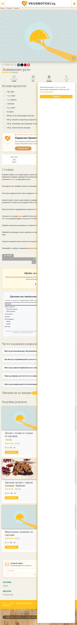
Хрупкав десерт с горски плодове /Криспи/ (19, 484)
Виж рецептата (11, 452)
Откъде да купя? (22, 148)
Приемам (56, 96)
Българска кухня (8, 595)
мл (11, 116)
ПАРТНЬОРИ (6, 605)
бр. (9, 92)
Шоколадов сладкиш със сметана (19, 533)
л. (10, 108)
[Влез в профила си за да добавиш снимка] (73, 58)
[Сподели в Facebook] (18, 65)
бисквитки (57, 87)
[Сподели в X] (21, 65)
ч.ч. (9, 96)
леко (19, 216)
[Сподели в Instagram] (28, 65)
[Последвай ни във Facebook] (35, 284)
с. (9, 108)
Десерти (5, 586)
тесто (13, 179)
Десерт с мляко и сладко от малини (19, 434)
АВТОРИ (11, 603)
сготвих (9, 255)
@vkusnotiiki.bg (16, 277)
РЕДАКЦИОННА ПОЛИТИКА (24, 603)
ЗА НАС (5, 603)
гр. (11, 120)
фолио (31, 248)
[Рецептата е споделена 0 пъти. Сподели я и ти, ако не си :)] (12, 65)
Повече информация (46, 92)
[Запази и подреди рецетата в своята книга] (34, 262)
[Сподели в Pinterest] (25, 65)
